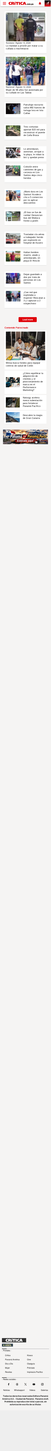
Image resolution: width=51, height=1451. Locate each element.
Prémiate (31, 1367)
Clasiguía (31, 1363)
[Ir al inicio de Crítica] (21, 3)
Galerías (44, 1390)
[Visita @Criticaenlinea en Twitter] (17, 1384)
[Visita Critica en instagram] (42, 1384)
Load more (27, 319)
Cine (29, 1359)
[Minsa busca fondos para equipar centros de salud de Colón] (25, 345)
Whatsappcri (19, 1390)
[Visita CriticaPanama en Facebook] (8, 1384)
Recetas (8, 1372)
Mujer (7, 1367)
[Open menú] (4, 3)
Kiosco (30, 1355)
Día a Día (9, 1363)
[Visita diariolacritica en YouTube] (34, 1384)
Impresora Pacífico (35, 1372)
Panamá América (12, 1359)
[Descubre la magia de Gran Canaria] (13, 417)
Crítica (7, 1355)
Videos (32, 1390)
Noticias (6, 1390)
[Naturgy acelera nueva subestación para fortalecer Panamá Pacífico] (13, 402)
